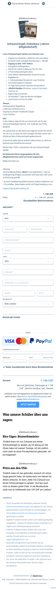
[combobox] (28, 272)
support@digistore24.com (17, 539)
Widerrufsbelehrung (31, 399)
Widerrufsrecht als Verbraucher (25, 513)
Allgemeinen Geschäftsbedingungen (32, 396)
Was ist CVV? (48, 358)
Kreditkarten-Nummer (11, 350)
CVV (31, 358)
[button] (48, 218)
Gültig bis (6, 358)
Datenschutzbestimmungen (18, 506)
